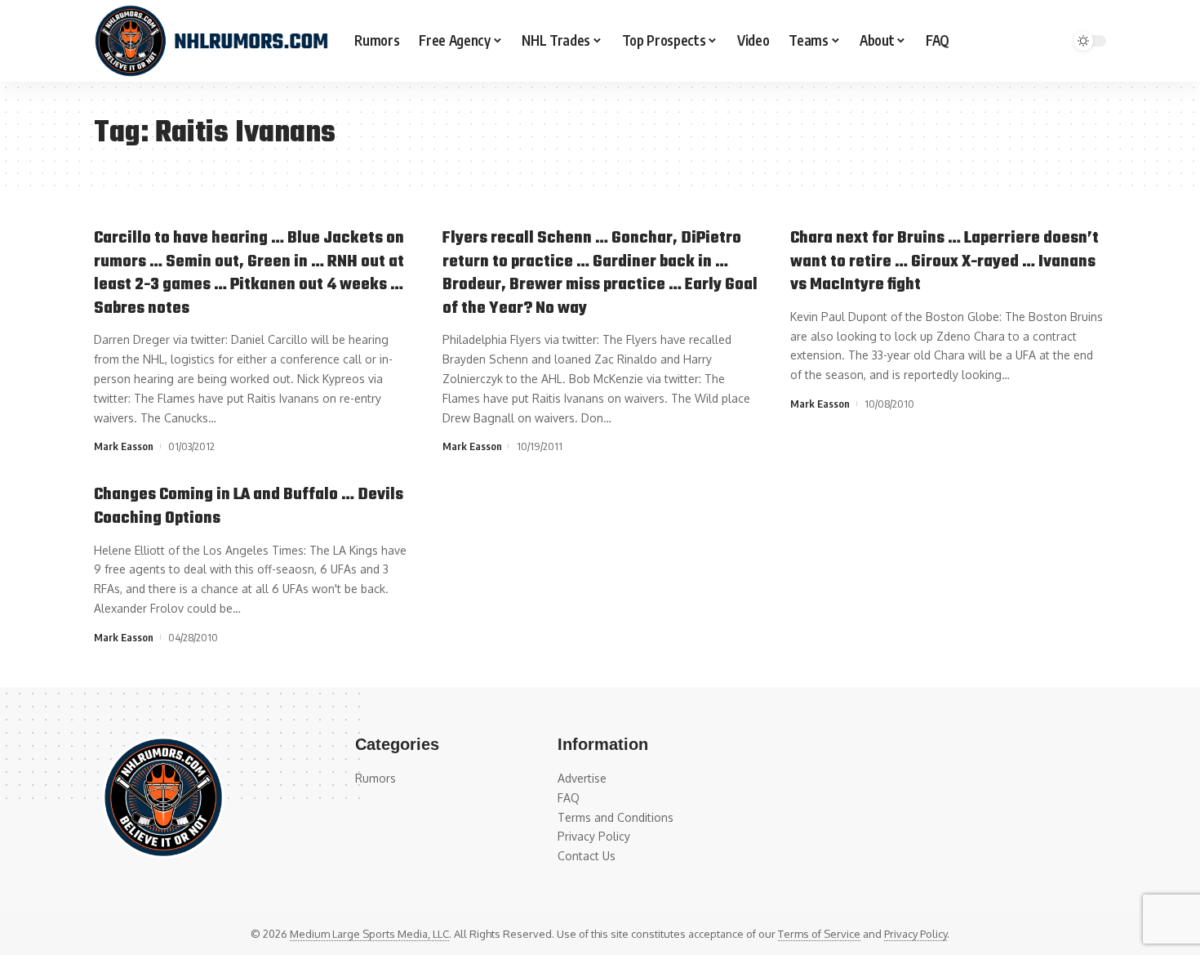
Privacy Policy (915, 933)
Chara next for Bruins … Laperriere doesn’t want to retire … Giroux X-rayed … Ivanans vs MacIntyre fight (944, 261)
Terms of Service (819, 933)
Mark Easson (123, 446)
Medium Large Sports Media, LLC (369, 933)
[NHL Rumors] (211, 41)
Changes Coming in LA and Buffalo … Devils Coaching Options (248, 506)
